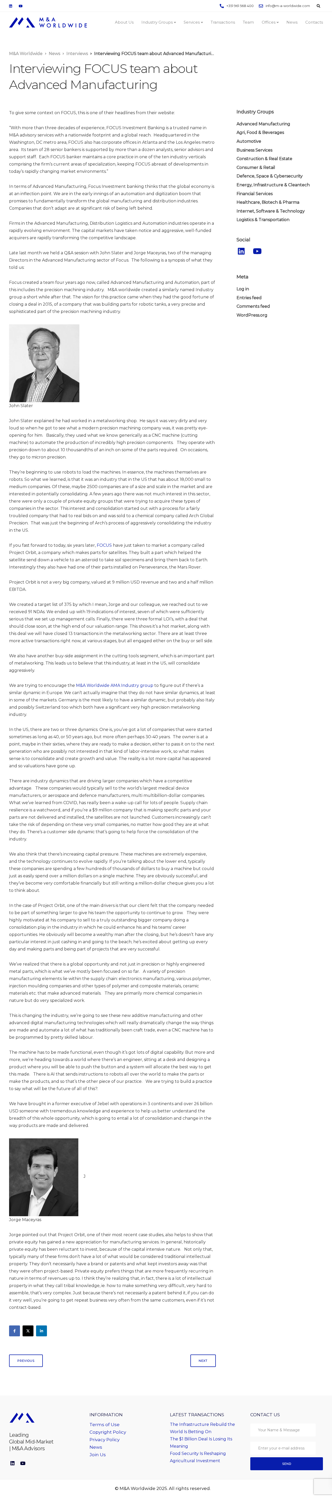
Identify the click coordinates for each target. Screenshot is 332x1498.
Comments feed (253, 306)
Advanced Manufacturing (263, 123)
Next (203, 1361)
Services (192, 22)
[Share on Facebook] (14, 1330)
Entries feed (249, 297)
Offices (268, 22)
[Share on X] (28, 1330)
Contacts (314, 22)
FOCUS (104, 545)
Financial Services (255, 193)
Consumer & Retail (256, 167)
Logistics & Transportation (263, 219)
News (292, 22)
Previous (25, 1361)
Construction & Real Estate (264, 158)
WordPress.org (252, 315)
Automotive (249, 141)
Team (248, 22)
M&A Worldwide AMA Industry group (115, 685)
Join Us (97, 1454)
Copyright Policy (107, 1432)
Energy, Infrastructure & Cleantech (273, 184)
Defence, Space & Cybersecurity (270, 176)
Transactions (223, 22)
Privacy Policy (104, 1439)
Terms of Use (104, 1424)
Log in (243, 288)
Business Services (254, 150)
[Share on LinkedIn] (41, 1330)
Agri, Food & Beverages (260, 132)
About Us (124, 22)
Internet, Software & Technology (271, 211)
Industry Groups (157, 22)
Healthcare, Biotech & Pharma (268, 202)
